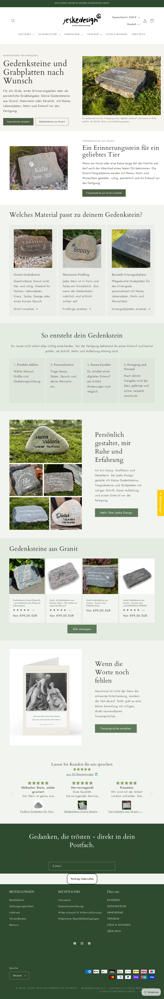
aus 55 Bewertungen (80, 774)
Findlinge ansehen (75, 309)
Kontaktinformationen (117, 992)
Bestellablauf (16, 900)
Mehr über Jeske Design (116, 513)
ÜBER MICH (114, 931)
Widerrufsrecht (93, 988)
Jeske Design (37, 988)
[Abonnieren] (111, 866)
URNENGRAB (115, 912)
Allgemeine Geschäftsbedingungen (78, 918)
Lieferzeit (14, 912)
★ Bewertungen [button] (161, 502)
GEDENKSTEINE (116, 906)
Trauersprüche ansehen (115, 728)
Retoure (13, 925)
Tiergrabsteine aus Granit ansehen (104, 192)
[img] (82, 769)
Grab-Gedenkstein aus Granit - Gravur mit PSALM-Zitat (97, 603)
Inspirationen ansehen (18, 121)
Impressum (64, 900)
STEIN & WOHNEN (119, 925)
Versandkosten (17, 918)
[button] (13, 21)
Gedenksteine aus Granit (52, 121)
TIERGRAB (113, 918)
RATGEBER (113, 900)
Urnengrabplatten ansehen (129, 309)
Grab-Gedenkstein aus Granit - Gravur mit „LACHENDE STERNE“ (135, 603)
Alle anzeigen (82, 629)
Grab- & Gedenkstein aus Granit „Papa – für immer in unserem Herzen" (63, 603)
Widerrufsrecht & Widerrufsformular (80, 912)
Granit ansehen (24, 309)
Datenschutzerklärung (70, 906)
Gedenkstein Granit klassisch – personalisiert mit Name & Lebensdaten (27, 603)
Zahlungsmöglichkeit (21, 906)
